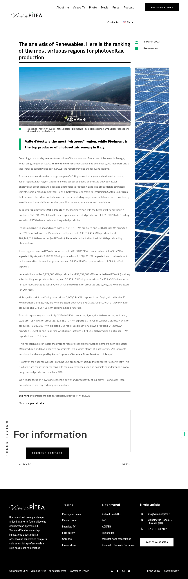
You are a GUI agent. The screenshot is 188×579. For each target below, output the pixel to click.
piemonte (77, 128)
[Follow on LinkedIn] (111, 571)
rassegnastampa (101, 128)
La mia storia (69, 545)
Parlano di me (69, 520)
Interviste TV (68, 526)
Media (104, 7)
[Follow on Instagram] (123, 571)
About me (63, 7)
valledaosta (48, 131)
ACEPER (106, 526)
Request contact (47, 453)
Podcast (129, 7)
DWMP (85, 571)
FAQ (104, 520)
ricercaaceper (120, 128)
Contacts (113, 22)
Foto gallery (68, 532)
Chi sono (67, 539)
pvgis (88, 128)
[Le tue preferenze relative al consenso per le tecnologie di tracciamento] (184, 434)
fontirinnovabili (47, 128)
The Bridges (108, 532)
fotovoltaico (63, 128)
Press (116, 7)
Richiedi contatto (111, 514)
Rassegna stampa (162, 7)
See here (24, 395)
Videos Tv (79, 7)
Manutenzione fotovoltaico (116, 539)
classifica (32, 128)
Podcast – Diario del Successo (118, 545)
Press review (151, 48)
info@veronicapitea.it (159, 514)
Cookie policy (171, 571)
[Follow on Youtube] (129, 571)
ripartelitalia (33, 131)
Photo (93, 7)
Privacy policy (153, 571)
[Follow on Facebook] (117, 571)
